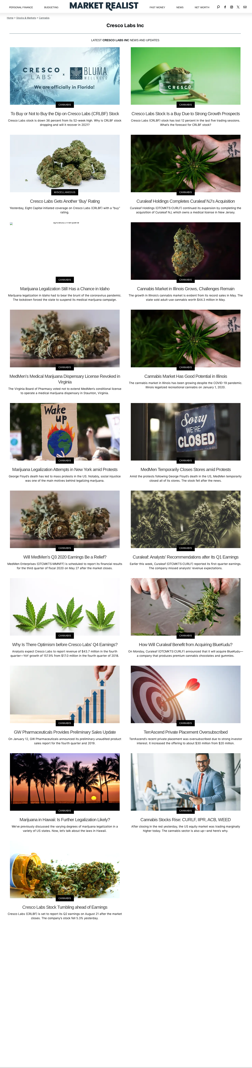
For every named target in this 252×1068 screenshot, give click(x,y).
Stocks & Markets (26, 17)
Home (10, 17)
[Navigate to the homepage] (104, 6)
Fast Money (157, 7)
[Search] (218, 6)
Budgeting (51, 7)
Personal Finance (21, 7)
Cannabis (44, 17)
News (179, 7)
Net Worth (202, 7)
